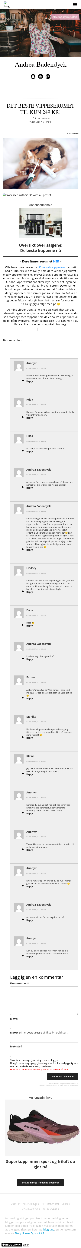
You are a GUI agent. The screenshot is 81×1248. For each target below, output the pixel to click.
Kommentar (19, 983)
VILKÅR (66, 1204)
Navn (14, 1018)
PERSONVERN (50, 1204)
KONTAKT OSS (31, 1209)
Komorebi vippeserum (53, 267)
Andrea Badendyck (40, 63)
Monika (31, 716)
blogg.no (48, 1229)
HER (56, 261)
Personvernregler (51, 1085)
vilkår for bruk (64, 1085)
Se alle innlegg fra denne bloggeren (40, 1182)
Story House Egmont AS (29, 1233)
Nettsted (16, 1046)
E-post (38, 1032)
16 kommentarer (40, 118)
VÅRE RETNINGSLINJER (25, 1204)
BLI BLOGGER (51, 1209)
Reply (29, 381)
